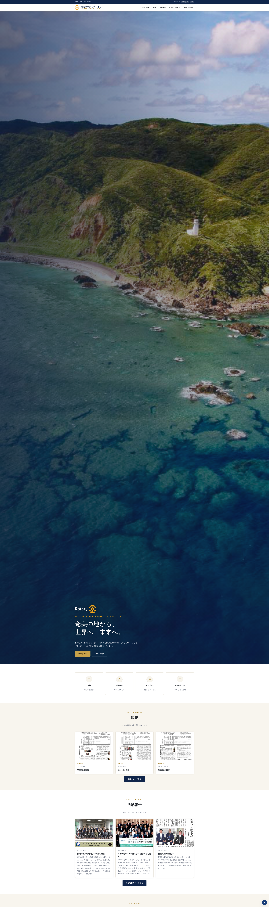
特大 (192, 2)
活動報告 (162, 7)
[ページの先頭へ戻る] (264, 902)
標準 (183, 2)
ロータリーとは (174, 7)
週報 (154, 7)
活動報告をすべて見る (134, 883)
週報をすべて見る (134, 779)
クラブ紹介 (146, 7)
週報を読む (82, 654)
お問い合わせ (188, 7)
